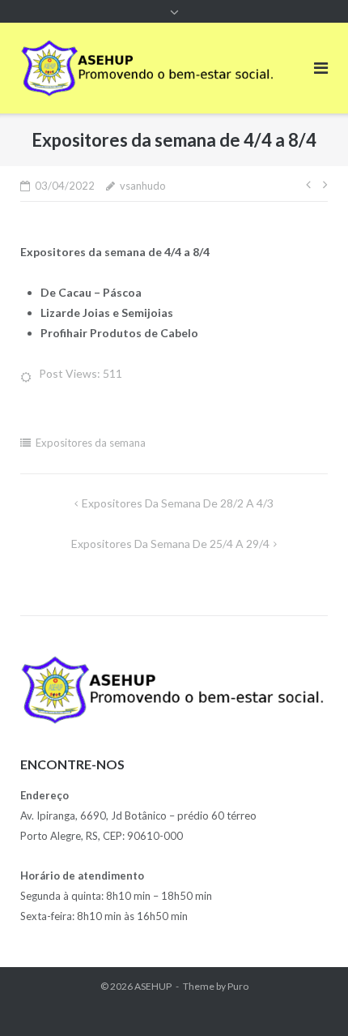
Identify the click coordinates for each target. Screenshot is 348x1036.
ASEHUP (153, 986)
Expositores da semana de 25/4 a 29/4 (170, 543)
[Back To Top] (308, 997)
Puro (237, 986)
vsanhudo (143, 185)
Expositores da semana (91, 442)
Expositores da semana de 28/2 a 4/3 (178, 503)
